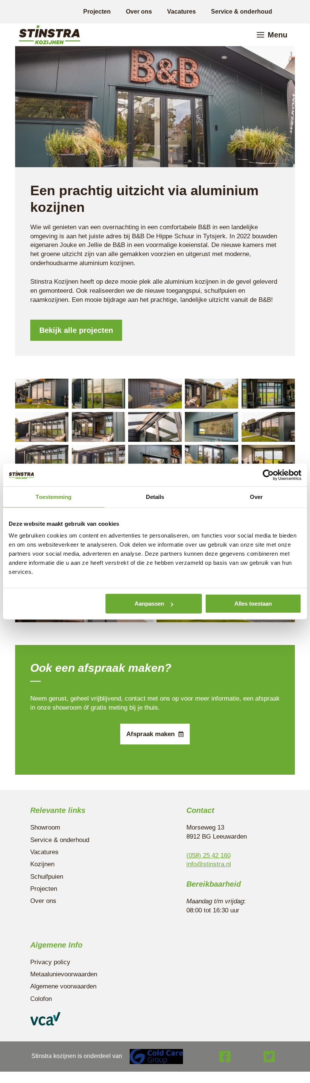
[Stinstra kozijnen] (49, 35)
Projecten (97, 11)
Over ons (139, 11)
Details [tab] (155, 496)
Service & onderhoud (241, 11)
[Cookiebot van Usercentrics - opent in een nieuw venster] (268, 474)
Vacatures (181, 11)
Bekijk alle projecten (76, 330)
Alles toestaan (253, 603)
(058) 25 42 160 (208, 855)
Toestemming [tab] (53, 496)
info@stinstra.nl (208, 864)
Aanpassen (149, 603)
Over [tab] (256, 496)
